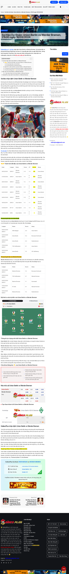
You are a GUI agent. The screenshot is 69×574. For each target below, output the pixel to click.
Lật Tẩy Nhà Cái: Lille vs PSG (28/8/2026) (58, 87)
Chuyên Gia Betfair (53, 527)
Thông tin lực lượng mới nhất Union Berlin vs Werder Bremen (18, 68)
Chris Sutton (63, 524)
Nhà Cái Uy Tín (52, 552)
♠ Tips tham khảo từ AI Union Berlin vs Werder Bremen (17, 73)
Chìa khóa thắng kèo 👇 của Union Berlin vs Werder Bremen (18, 69)
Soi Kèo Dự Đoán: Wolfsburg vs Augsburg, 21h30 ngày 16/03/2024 (15, 502)
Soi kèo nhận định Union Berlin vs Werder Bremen (14, 60)
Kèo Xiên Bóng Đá (52, 542)
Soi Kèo (14, 6)
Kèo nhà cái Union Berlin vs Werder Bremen (13, 71)
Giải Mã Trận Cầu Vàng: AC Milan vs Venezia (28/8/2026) (59, 95)
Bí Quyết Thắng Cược (49, 6)
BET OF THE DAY (52, 524)
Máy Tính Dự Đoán (37, 6)
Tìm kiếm (53, 49)
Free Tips (19, 6)
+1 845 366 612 (59, 145)
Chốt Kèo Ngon (62, 531)
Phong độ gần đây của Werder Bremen (13, 65)
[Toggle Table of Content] (30, 59)
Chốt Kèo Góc (51, 531)
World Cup (26, 550)
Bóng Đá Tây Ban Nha (29, 532)
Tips (63, 568)
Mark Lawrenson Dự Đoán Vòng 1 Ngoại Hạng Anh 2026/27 (59, 79)
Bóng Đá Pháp (27, 530)
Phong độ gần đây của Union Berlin (13, 63)
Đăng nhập (63, 2)
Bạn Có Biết (27, 523)
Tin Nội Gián (27, 6)
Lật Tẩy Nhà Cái (52, 545)
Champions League (29, 536)
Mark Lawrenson (52, 549)
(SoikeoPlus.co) (5, 49)
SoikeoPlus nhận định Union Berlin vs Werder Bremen (15, 75)
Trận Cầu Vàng (63, 556)
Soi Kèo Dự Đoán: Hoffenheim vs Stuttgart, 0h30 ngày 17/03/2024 (31, 502)
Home (9, 6)
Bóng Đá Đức (4, 30)
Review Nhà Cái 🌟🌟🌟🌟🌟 (31, 545)
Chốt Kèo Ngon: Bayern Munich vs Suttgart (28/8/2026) (59, 91)
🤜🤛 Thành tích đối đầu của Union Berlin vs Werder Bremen (18, 62)
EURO (25, 538)
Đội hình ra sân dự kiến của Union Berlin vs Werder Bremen (18, 66)
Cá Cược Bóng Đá (52, 534)
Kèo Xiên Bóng (52, 538)
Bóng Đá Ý (26, 534)
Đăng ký (54, 2)
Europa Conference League (31, 540)
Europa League (28, 541)
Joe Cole (62, 534)
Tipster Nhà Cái (52, 556)
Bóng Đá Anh (27, 527)
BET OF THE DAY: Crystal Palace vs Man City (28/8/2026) (59, 83)
